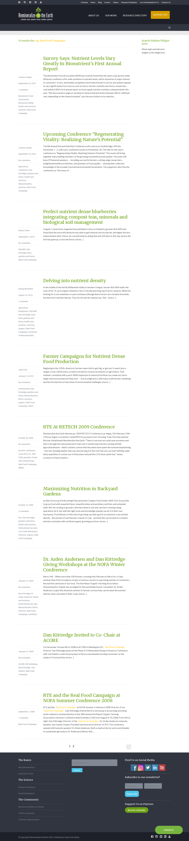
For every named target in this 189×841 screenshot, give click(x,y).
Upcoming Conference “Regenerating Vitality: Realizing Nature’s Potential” (83, 136)
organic (21, 328)
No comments (24, 160)
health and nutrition (27, 106)
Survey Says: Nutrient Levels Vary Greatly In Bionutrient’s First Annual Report (82, 64)
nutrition (22, 109)
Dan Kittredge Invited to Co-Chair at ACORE (81, 637)
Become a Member (137, 810)
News (93, 2)
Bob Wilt (22, 249)
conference (23, 170)
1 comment (23, 89)
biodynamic (23, 311)
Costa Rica (23, 454)
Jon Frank (22, 531)
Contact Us (166, 2)
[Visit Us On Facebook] (133, 767)
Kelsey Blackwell (25, 288)
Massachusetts (25, 183)
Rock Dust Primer (25, 773)
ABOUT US (93, 15)
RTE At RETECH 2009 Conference (79, 427)
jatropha (27, 457)
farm (33, 314)
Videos (115, 2)
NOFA (21, 399)
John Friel (22, 369)
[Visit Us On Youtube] (161, 767)
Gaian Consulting (71, 837)
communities (24, 388)
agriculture (23, 166)
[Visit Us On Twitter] (147, 767)
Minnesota (32, 531)
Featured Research (26, 793)
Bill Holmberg (31, 664)
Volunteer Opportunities (28, 819)
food (29, 252)
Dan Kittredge (24, 314)
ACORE (21, 664)
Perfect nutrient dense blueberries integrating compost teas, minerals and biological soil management (85, 217)
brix (20, 517)
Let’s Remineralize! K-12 (149, 2)
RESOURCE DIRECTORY (135, 15)
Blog (100, 2)
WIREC (21, 467)
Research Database (129, 2)
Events (107, 2)
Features (84, 2)
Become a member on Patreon (31, 806)
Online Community (26, 813)
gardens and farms (26, 256)
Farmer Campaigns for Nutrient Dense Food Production (84, 359)
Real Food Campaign (27, 259)
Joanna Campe (25, 77)
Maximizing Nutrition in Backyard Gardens (80, 491)
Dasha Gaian (24, 230)
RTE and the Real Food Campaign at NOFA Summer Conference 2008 (81, 698)
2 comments (23, 511)
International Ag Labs (27, 528)
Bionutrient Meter (25, 103)
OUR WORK (111, 15)
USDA (30, 406)
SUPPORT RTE (160, 14)
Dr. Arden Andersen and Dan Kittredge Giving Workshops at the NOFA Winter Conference (84, 564)
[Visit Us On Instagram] (140, 767)
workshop (32, 614)
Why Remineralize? (26, 767)
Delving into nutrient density (74, 280)
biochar (21, 450)
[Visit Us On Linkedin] (154, 767)
